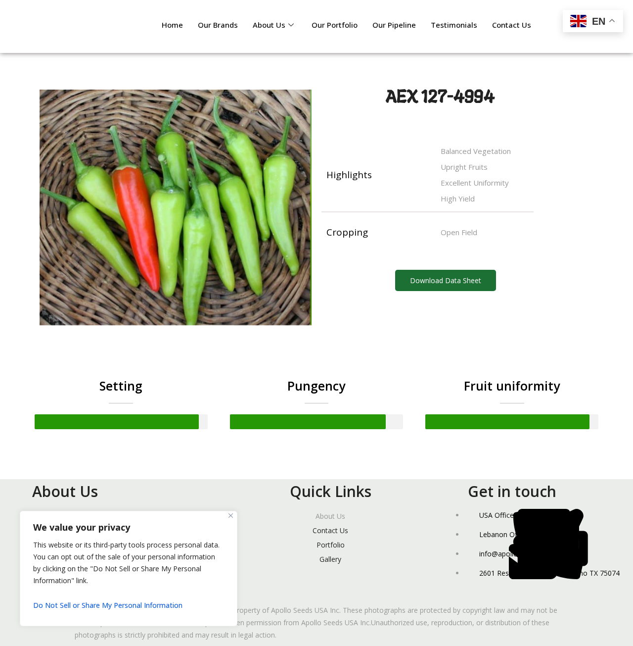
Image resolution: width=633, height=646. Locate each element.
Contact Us (511, 25)
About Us (269, 25)
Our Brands (218, 25)
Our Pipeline (394, 25)
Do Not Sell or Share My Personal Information (107, 605)
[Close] (230, 515)
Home (172, 25)
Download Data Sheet (445, 280)
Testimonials (454, 25)
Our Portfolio (335, 25)
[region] (128, 568)
